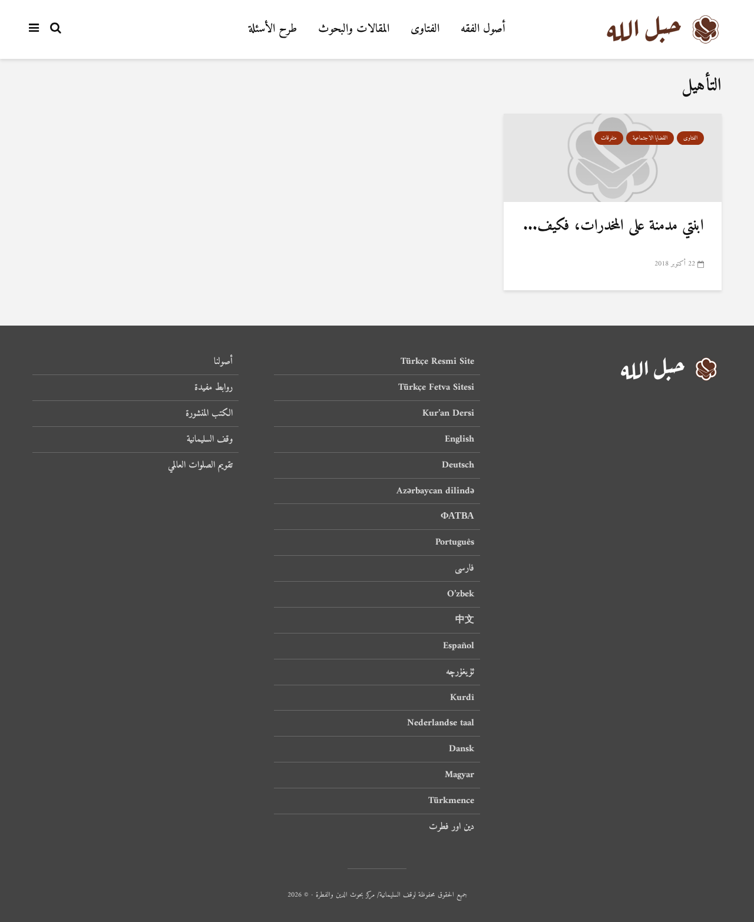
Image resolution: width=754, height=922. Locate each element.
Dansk (461, 749)
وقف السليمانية (210, 439)
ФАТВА (457, 516)
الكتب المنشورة (209, 413)
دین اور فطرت (451, 826)
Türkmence (451, 800)
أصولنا (223, 362)
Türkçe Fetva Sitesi (436, 387)
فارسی (464, 568)
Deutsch (458, 465)
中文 (464, 620)
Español (458, 646)
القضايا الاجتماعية (650, 138)
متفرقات (609, 138)
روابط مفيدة (213, 387)
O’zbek (460, 594)
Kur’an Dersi (448, 413)
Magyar (459, 775)
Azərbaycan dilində (435, 491)
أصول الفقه (483, 29)
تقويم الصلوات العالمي (200, 465)
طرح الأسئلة (273, 29)
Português (454, 542)
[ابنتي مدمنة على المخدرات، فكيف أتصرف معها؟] (613, 158)
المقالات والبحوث (353, 29)
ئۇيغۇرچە (460, 672)
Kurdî (462, 697)
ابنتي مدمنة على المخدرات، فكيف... (613, 225)
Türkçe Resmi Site (437, 362)
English (459, 439)
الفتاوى (425, 29)
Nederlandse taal (440, 723)
